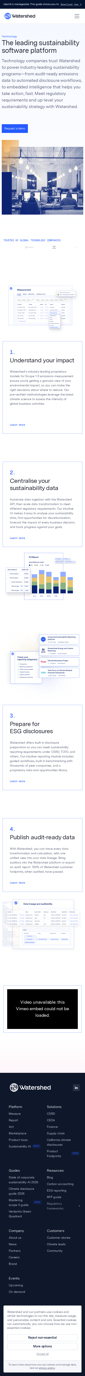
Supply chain (56, 1133)
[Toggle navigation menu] (77, 16)
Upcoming (16, 1285)
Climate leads (56, 1244)
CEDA (51, 1120)
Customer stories (58, 1237)
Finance (52, 1126)
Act (11, 1126)
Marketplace (17, 1133)
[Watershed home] (30, 1087)
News (12, 1244)
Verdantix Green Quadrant (20, 1214)
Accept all (42, 1353)
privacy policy (47, 1368)
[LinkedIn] (76, 1087)
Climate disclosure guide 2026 (21, 1191)
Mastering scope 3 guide (24, 1202)
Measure (15, 1113)
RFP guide (54, 1197)
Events (14, 1278)
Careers (14, 1257)
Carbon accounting (60, 1184)
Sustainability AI (24, 1146)
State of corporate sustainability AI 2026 (23, 1180)
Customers (55, 1231)
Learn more (17, 424)
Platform (15, 1107)
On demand (17, 1291)
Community (55, 1250)
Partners (14, 1250)
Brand (13, 1264)
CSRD (51, 1113)
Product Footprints (62, 1153)
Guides (14, 1170)
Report (13, 1120)
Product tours (18, 1140)
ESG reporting (56, 1190)
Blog (50, 1177)
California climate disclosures (59, 1142)
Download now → (71, 4)
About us (15, 1237)
